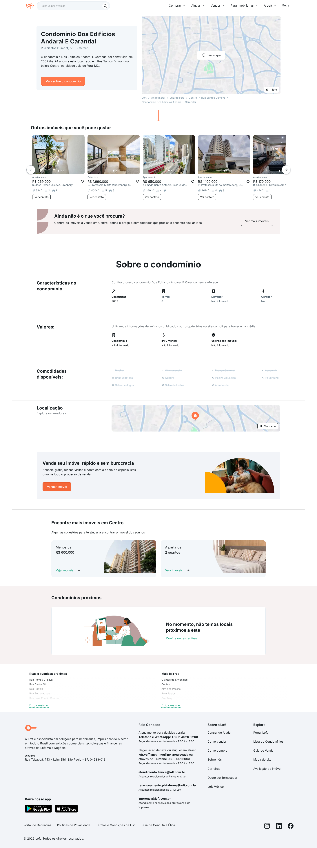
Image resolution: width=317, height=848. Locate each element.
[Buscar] (105, 6)
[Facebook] (291, 826)
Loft (144, 97)
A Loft (268, 5)
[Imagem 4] (66, 170)
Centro (193, 97)
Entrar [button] (286, 5)
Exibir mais (37, 705)
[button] (196, 418)
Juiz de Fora (177, 97)
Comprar (175, 5)
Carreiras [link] (213, 768)
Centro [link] (165, 684)
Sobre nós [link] (214, 759)
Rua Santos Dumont (213, 97)
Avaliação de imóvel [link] (267, 768)
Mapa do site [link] (262, 759)
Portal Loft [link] (260, 732)
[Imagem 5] (68, 170)
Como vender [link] (216, 741)
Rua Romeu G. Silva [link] (41, 679)
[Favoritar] (82, 182)
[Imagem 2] (61, 170)
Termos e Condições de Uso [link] (116, 825)
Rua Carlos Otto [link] (38, 684)
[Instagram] (267, 826)
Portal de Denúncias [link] (37, 825)
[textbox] (73, 5)
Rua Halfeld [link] (36, 688)
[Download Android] (38, 809)
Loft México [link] (215, 786)
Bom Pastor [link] (168, 693)
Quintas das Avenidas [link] (174, 679)
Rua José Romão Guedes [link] (44, 698)
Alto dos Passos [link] (171, 688)
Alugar (195, 5)
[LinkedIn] (279, 826)
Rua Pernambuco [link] (39, 693)
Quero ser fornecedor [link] (222, 777)
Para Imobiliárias (242, 5)
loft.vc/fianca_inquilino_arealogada (163, 754)
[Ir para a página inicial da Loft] (31, 6)
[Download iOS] (66, 809)
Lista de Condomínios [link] (268, 741)
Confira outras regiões (181, 638)
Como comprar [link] (218, 750)
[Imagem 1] (58, 171)
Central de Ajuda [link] (219, 732)
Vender (215, 5)
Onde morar (158, 97)
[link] (257, 221)
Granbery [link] (167, 698)
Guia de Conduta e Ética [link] (158, 825)
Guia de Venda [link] (263, 750)
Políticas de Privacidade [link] (73, 825)
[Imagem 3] (63, 170)
